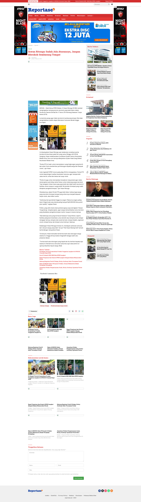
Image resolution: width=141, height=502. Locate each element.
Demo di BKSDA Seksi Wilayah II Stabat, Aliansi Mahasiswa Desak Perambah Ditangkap (59, 264)
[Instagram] (105, 490)
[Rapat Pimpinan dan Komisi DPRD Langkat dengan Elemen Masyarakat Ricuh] (75, 323)
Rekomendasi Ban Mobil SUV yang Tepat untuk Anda (104, 240)
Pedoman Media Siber (90, 495)
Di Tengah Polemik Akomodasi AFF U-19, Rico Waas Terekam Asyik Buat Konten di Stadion (98, 217)
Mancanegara (81, 15)
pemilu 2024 (42, 19)
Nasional (65, 15)
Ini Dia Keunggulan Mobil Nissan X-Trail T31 (104, 248)
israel (57, 19)
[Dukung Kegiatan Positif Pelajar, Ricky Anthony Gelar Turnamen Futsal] (36, 341)
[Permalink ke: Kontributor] (29, 58)
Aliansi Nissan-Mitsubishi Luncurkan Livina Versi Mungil (101, 155)
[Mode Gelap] (112, 4)
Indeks (47, 495)
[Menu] (29, 4)
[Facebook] (99, 490)
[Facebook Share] (69, 311)
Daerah (43, 15)
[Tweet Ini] (73, 311)
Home (30, 15)
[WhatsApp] (108, 490)
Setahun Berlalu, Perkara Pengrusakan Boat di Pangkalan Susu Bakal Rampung (99, 117)
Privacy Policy (62, 495)
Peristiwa (50, 15)
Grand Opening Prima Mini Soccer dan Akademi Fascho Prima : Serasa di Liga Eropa (99, 223)
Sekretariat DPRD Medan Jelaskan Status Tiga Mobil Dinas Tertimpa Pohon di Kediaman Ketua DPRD (99, 66)
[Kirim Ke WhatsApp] (82, 311)
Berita (36, 15)
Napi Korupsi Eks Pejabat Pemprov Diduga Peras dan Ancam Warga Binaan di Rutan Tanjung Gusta (91, 130)
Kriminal (58, 15)
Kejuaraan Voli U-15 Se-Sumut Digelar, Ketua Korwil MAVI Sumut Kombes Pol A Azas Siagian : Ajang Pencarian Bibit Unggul (99, 229)
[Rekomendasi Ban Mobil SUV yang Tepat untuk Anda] (91, 241)
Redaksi (71, 495)
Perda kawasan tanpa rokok (59, 306)
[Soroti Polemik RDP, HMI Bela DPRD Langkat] (56, 323)
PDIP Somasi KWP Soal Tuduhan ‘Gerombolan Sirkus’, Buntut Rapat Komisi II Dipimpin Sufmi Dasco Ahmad (103, 87)
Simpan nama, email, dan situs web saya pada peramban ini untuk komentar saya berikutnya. (54, 474)
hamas (63, 19)
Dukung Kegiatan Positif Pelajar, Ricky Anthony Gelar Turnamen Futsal (60, 261)
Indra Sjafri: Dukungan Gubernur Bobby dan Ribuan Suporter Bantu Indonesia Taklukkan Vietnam (99, 206)
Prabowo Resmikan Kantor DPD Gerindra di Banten (99, 143)
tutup (26, 7)
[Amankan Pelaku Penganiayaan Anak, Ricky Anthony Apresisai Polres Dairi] (75, 341)
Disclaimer (79, 495)
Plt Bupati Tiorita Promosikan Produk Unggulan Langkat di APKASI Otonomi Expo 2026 (59, 252)
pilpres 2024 (32, 19)
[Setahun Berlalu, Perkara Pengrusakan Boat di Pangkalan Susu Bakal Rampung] (99, 107)
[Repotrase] (41, 10)
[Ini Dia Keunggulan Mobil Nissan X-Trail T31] (91, 249)
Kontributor (34, 57)
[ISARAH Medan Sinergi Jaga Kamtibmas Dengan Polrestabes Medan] (91, 73)
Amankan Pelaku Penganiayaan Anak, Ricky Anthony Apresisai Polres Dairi (60, 268)
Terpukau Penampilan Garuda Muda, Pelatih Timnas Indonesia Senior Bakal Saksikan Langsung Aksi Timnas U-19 (99, 200)
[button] (108, 4)
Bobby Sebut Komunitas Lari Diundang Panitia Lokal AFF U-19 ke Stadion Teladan (99, 212)
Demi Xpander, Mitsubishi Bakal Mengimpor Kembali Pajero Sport (99, 167)
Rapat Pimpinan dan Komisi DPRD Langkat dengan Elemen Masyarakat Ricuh (109, 1)
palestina (51, 19)
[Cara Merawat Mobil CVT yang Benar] (91, 256)
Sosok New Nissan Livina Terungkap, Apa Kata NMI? (101, 161)
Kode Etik (54, 495)
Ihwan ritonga (44, 306)
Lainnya (89, 15)
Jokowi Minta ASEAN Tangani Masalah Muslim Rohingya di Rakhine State (101, 172)
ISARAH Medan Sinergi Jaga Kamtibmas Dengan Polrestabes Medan (104, 72)
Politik (72, 15)
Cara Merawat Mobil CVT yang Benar (103, 255)
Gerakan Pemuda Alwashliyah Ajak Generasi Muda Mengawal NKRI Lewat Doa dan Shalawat (103, 79)
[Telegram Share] (79, 311)
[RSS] (111, 490)
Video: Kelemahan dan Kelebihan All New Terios (100, 149)
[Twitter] (102, 490)
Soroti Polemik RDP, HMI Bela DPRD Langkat (68, 1)
